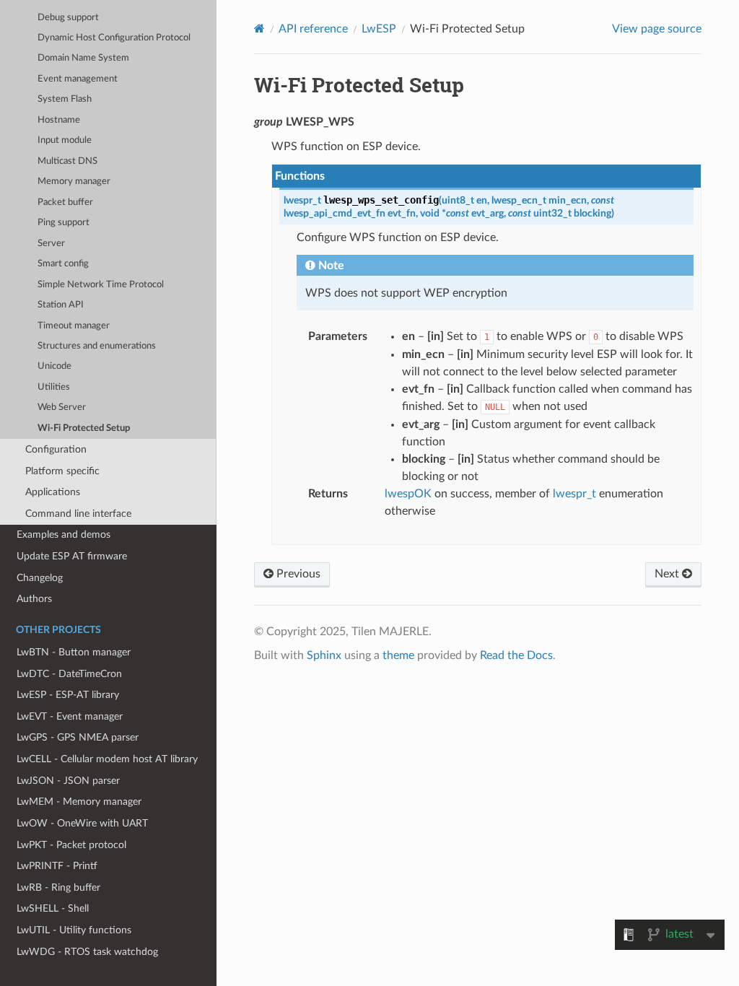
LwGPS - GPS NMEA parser (78, 737)
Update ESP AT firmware (72, 556)
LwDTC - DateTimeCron (69, 673)
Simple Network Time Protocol (101, 284)
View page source (656, 29)
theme (398, 655)
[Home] (259, 28)
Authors (34, 598)
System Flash (65, 99)
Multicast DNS (67, 161)
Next (668, 574)
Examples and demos (63, 534)
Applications (52, 492)
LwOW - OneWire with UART (82, 823)
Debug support (68, 17)
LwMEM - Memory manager (79, 801)
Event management (78, 79)
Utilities (54, 387)
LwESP (379, 29)
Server (51, 243)
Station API (61, 305)
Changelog (40, 577)
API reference (313, 29)
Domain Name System (83, 58)
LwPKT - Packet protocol (71, 844)
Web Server (62, 407)
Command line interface (78, 513)
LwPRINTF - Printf (57, 865)
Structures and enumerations (97, 346)
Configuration (56, 449)
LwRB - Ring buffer (58, 887)
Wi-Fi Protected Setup (84, 428)
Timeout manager (74, 326)
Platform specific (62, 471)
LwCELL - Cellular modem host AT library (107, 759)
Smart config (63, 264)
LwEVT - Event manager (70, 716)
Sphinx (324, 655)
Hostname (59, 120)
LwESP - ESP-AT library (68, 694)
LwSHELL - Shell (53, 908)
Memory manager (74, 181)
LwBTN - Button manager (74, 652)
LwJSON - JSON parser (68, 780)
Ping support (63, 222)
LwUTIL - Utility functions (74, 930)
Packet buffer (65, 202)
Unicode (54, 366)
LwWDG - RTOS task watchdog (87, 951)
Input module (65, 140)
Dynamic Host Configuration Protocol (114, 38)
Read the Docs (516, 655)
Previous (297, 574)
